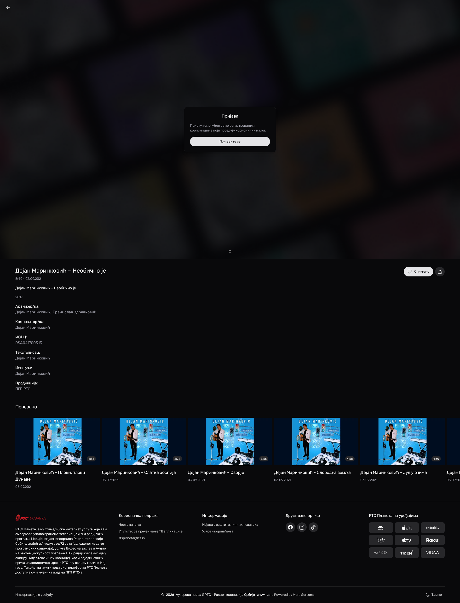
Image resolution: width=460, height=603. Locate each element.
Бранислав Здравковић (74, 312)
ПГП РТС (22, 389)
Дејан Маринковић (32, 312)
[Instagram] (302, 527)
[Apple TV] (407, 540)
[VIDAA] (433, 552)
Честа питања (130, 525)
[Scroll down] (230, 251)
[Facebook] (290, 527)
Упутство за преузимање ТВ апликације (150, 531)
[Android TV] (433, 527)
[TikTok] (313, 527)
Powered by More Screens (294, 595)
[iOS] (407, 527)
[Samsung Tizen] (407, 552)
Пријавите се (230, 141)
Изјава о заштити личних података (230, 525)
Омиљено (421, 271)
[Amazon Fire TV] (381, 540)
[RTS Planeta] (30, 518)
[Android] (381, 527)
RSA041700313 (28, 342)
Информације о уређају (34, 595)
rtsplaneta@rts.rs (132, 538)
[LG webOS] (381, 552)
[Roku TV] (433, 540)
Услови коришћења (217, 531)
